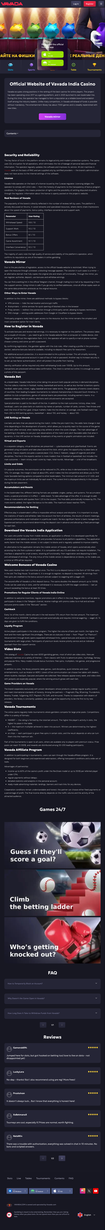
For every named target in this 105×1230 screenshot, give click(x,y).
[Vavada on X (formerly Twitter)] (89, 1191)
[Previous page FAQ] (43, 1025)
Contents (59, 1178)
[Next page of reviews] (62, 1158)
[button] (102, 34)
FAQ (71, 1178)
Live (19, 1178)
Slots (9, 1178)
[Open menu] (101, 4)
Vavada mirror (52, 116)
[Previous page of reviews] (43, 1158)
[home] (12, 3)
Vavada (7, 170)
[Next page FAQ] (62, 1025)
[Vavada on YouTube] (95, 1191)
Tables (28, 1178)
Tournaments (43, 1178)
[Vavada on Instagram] (82, 1191)
